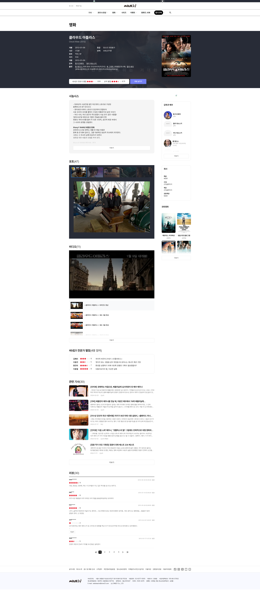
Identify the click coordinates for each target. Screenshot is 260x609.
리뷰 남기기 (138, 81)
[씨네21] (130, 5)
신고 (153, 480)
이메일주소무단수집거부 (136, 569)
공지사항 (72, 569)
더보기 (112, 148)
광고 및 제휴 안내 (89, 569)
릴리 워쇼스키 (91, 63)
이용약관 (148, 569)
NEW (166, 178)
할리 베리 (130, 67)
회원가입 (79, 6)
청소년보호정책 (122, 569)
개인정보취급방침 (109, 569)
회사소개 (79, 569)
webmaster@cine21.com (101, 583)
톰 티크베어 (79, 63)
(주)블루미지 (168, 184)
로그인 (71, 6)
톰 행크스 (79, 67)
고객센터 (99, 569)
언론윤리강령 (157, 569)
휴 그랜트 (110, 67)
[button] (150, 173)
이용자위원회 (167, 569)
